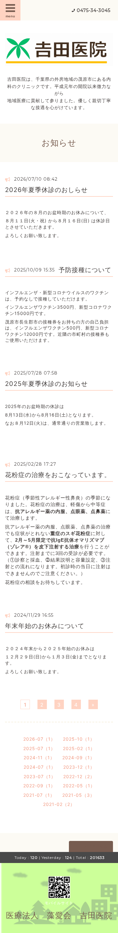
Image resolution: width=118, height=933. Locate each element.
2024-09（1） (78, 757)
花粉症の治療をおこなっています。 (58, 475)
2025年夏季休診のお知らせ (46, 384)
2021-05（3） (78, 795)
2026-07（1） (39, 739)
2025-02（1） (79, 748)
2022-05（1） (79, 785)
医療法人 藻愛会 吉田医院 (59, 915)
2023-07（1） (40, 776)
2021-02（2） (59, 804)
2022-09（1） (39, 785)
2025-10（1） (79, 739)
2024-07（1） (40, 767)
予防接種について (85, 270)
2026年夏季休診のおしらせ (46, 190)
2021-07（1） (39, 795)
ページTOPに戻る (91, 846)
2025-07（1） (39, 748)
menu (10, 16)
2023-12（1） (79, 767)
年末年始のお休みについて (44, 626)
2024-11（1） (39, 757)
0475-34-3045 (93, 10)
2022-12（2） (79, 776)
